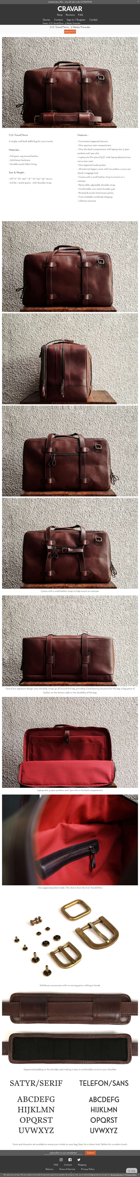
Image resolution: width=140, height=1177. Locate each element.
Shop (59, 15)
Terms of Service (67, 1169)
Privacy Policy (87, 1169)
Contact (58, 20)
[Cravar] (70, 8)
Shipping (82, 1165)
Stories (46, 20)
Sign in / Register (76, 20)
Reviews (70, 15)
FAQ (80, 15)
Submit (90, 1153)
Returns (49, 1169)
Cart (93, 20)
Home (45, 23)
